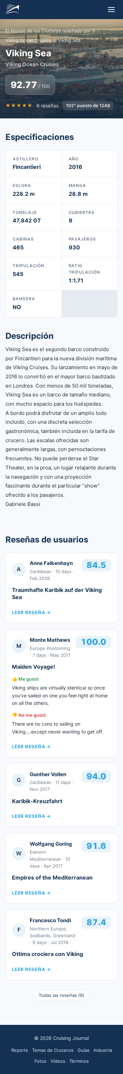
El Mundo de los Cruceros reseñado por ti (50, 30)
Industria (103, 1050)
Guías (84, 1050)
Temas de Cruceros (52, 1050)
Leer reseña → (31, 612)
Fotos (40, 1061)
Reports (19, 1050)
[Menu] (111, 9)
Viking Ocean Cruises (28, 40)
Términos (79, 1061)
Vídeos (58, 1061)
